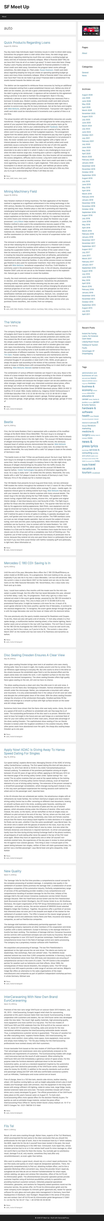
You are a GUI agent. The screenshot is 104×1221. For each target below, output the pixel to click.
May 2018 (86, 225)
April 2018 (86, 228)
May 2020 (86, 150)
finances (90, 402)
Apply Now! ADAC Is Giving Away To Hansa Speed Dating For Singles (34, 751)
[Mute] (97, 34)
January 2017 (87, 265)
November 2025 (88, 113)
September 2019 (89, 175)
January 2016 (87, 293)
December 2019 (88, 166)
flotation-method (30, 309)
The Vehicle (12, 322)
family (90, 399)
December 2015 (88, 296)
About (4, 17)
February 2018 (88, 234)
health (86, 415)
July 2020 (86, 144)
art (93, 375)
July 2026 (86, 98)
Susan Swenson (46, 70)
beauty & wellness (87, 381)
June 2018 (86, 221)
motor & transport (16, 409)
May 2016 (86, 280)
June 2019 (86, 184)
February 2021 (88, 141)
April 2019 (86, 191)
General (85, 73)
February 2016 (88, 289)
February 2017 (88, 262)
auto (7, 178)
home (91, 416)
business (91, 383)
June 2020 (86, 147)
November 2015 (88, 299)
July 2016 (86, 274)
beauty (93, 378)
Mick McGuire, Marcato (22, 368)
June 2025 (86, 123)
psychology (85, 450)
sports (93, 456)
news (20, 178)
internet (96, 419)
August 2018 (87, 215)
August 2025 (87, 116)
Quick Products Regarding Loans (27, 42)
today (69, 309)
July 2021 (86, 138)
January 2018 (87, 237)
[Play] (85, 34)
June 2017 (86, 256)
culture (95, 390)
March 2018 (87, 231)
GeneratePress (63, 1218)
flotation (20, 309)
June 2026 (86, 101)
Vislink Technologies (26, 470)
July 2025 (86, 120)
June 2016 (86, 277)
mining (50, 309)
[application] (91, 31)
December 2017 (88, 240)
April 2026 (86, 107)
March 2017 (87, 259)
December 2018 (88, 203)
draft (11, 178)
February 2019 (88, 197)
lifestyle (84, 426)
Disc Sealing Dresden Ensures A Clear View (34, 655)
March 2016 (87, 286)
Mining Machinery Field (20, 191)
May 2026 (86, 104)
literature (92, 425)
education (91, 393)
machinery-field (42, 309)
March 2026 (87, 110)
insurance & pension (88, 419)
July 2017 (86, 252)
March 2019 (87, 194)
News (8, 176)
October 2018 (87, 209)
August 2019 (87, 178)
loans (16, 178)
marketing (86, 428)
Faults (84, 348)
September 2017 (89, 246)
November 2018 (88, 206)
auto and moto (86, 378)
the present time (90, 461)
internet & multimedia (89, 423)
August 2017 (87, 249)
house (96, 416)
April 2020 (86, 154)
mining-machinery (60, 309)
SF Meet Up (16, 7)
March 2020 (87, 157)
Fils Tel (9, 1126)
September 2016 (89, 268)
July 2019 (86, 181)
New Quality (12, 871)
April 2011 (86, 314)
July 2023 (86, 129)
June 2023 (86, 132)
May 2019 (86, 188)
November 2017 (88, 243)
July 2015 (86, 311)
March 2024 (87, 126)
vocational (96, 473)
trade (85, 464)
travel (91, 464)
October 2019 (87, 172)
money (93, 435)
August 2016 (87, 271)
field (15, 309)
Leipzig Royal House (90, 342)
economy (84, 393)
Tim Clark (8, 355)
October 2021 (87, 135)
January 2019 (87, 200)
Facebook (54, 127)
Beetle (8, 422)
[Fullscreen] (99, 34)
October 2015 (87, 302)
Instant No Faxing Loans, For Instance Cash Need (90, 336)
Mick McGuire (13, 109)
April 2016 (86, 283)
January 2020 (87, 163)
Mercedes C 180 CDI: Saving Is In (27, 563)
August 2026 (87, 95)
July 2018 (86, 218)
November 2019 (88, 169)
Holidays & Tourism (90, 345)
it (97, 422)
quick (25, 178)
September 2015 (89, 305)
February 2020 (88, 160)
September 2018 (89, 212)
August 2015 (87, 308)
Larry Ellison (18, 221)
